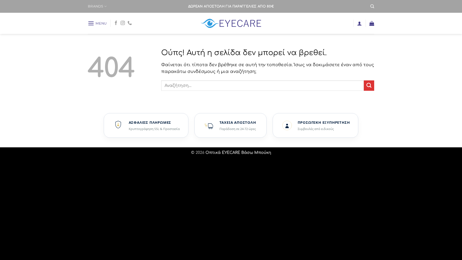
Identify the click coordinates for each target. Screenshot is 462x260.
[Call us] (130, 23)
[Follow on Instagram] (123, 23)
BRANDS (95, 6)
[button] (372, 6)
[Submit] (369, 85)
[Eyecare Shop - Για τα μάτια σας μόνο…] (231, 23)
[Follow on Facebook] (116, 23)
